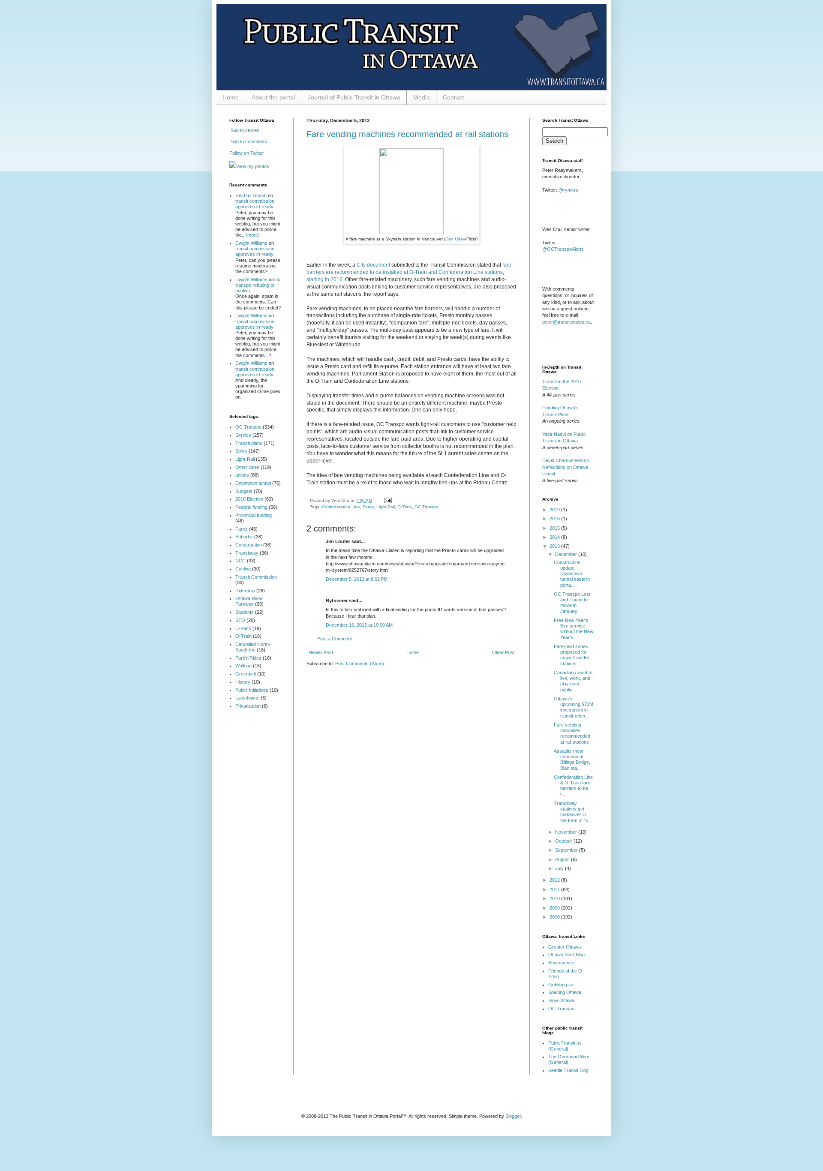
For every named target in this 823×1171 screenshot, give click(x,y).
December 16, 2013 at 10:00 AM (359, 625)
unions (242, 474)
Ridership (245, 590)
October (564, 841)
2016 (555, 518)
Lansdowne (247, 697)
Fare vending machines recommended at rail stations (407, 134)
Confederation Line (341, 506)
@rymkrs (568, 189)
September (567, 850)
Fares (368, 506)
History (242, 682)
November (566, 832)
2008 (555, 916)
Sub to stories (244, 130)
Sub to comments (248, 141)
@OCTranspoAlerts (563, 249)
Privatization (248, 706)
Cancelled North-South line (252, 647)
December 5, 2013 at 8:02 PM (356, 579)
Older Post (503, 652)
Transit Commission (256, 576)
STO (240, 620)
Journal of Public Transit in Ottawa (354, 97)
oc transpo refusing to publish (257, 285)
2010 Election (249, 498)
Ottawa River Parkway (249, 601)
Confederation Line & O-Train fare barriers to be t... (573, 786)
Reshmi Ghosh (251, 195)
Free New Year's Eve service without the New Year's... (573, 629)
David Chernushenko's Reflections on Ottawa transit (566, 467)
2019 (555, 509)
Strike (241, 450)
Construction (248, 544)
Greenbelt (245, 673)
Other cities (247, 467)
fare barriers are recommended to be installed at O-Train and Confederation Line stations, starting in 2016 (408, 272)
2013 (555, 546)
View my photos (252, 166)
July (560, 868)
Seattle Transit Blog (568, 1070)
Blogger (513, 1116)
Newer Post (321, 652)
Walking (243, 665)
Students (244, 612)
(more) (253, 234)
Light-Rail (385, 506)
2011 (555, 889)
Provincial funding (253, 515)
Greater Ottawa (564, 946)
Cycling (243, 568)
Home (230, 97)
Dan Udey (455, 239)
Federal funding (251, 507)
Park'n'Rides (248, 658)
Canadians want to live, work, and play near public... (573, 681)
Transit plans (248, 443)
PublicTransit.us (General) (565, 1045)
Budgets (243, 491)
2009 (555, 907)
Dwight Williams (251, 243)
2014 (555, 537)
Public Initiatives (251, 690)
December (566, 554)
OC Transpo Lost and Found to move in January (572, 603)
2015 (555, 528)
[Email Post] (387, 500)
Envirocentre (561, 962)
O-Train (404, 506)
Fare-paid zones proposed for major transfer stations (571, 655)
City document (373, 265)
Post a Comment (334, 638)
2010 (555, 898)
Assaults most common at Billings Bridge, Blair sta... (572, 759)
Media (421, 97)
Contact (453, 97)
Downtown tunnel (253, 483)
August (563, 859)
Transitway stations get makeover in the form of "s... (573, 812)
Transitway (246, 552)
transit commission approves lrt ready (254, 203)
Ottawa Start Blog (566, 954)
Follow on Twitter (246, 153)
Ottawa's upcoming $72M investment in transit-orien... (573, 707)
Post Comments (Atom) (359, 663)
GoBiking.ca (561, 984)
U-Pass (243, 628)
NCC (240, 560)
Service (243, 435)
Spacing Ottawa (564, 992)
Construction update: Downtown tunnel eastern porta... (572, 574)
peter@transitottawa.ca (566, 321)
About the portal (273, 97)
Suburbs (244, 536)
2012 (555, 880)
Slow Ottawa (561, 1000)
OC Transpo (427, 506)
